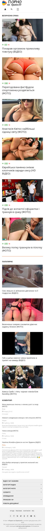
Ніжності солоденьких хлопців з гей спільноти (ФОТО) (21, 418)
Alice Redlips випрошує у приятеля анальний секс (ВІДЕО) (20, 463)
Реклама (19, 511)
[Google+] (27, 516)
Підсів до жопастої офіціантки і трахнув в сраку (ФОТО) (20, 210)
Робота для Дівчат (11, 503)
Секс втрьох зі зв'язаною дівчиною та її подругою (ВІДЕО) (20, 291)
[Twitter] (20, 516)
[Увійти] (5, 9)
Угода (12, 511)
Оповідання (8, 496)
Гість (4, 445)
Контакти (26, 511)
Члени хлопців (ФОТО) (10, 431)
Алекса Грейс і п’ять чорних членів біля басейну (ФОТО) (20, 392)
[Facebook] (13, 516)
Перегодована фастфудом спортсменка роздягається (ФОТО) (18, 90)
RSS (33, 511)
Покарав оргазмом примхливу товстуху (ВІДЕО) (21, 50)
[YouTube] (31, 516)
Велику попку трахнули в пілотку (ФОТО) (22, 249)
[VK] (17, 516)
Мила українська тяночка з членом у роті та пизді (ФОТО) (20, 405)
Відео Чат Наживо (10, 481)
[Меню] (18, 9)
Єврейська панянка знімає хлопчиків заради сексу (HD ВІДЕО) (19, 170)
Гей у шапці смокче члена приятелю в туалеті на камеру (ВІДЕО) (19, 359)
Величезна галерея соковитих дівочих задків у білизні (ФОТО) (19, 325)
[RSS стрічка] (34, 516)
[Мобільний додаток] (10, 516)
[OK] (24, 516)
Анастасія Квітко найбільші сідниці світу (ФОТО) (18, 130)
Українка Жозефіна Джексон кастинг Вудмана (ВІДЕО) (21, 442)
